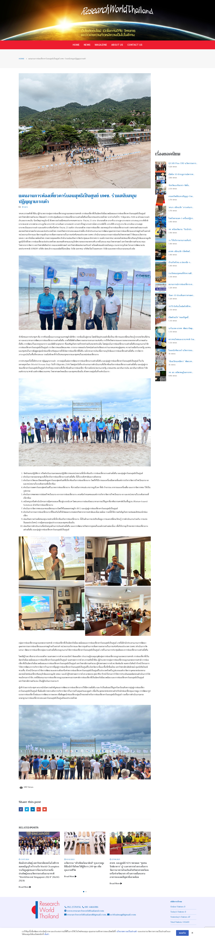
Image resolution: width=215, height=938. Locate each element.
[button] (83, 888)
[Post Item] (39, 843)
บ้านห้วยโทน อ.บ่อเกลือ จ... (179, 262)
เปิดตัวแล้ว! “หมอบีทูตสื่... (179, 317)
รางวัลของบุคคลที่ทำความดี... (180, 273)
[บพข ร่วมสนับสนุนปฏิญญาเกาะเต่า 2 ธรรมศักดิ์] (118, 561)
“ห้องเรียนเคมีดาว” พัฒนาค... (180, 361)
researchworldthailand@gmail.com (86, 911)
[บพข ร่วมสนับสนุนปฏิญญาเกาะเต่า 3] (51, 605)
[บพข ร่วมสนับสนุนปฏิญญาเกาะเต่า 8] (118, 611)
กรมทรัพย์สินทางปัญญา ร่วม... (181, 196)
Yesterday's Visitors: (179, 913)
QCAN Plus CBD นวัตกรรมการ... (182, 163)
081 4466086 (91, 903)
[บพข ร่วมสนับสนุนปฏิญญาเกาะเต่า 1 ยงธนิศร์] (51, 558)
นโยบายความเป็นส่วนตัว (126, 931)
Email (44, 809)
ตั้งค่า (46, 934)
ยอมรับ (182, 933)
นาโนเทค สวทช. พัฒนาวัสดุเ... (181, 328)
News (87, 44)
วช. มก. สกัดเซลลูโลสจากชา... (180, 372)
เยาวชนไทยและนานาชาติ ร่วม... (181, 339)
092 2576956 (74, 903)
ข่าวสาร (25, 207)
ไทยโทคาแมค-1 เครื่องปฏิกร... (181, 218)
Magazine (101, 44)
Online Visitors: (177, 903)
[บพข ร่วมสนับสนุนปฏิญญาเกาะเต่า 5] (85, 422)
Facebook (21, 809)
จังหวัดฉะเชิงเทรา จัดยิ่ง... (179, 185)
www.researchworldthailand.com (85, 907)
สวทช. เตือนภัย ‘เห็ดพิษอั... (179, 251)
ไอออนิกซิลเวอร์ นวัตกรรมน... (181, 350)
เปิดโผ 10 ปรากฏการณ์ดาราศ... (181, 174)
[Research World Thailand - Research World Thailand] (107, 20)
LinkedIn (33, 809)
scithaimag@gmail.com (123, 911)
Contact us (134, 44)
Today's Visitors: (177, 908)
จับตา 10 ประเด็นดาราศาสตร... (181, 295)
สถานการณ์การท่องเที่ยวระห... (181, 284)
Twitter (27, 809)
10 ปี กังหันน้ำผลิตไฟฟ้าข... (180, 306)
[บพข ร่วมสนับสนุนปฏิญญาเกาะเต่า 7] (85, 742)
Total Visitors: (176, 918)
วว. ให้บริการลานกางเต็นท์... (180, 240)
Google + (39, 809)
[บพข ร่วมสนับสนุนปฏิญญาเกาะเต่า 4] (85, 293)
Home (76, 44)
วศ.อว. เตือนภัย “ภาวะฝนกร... (181, 207)
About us (117, 44)
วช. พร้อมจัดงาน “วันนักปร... (180, 229)
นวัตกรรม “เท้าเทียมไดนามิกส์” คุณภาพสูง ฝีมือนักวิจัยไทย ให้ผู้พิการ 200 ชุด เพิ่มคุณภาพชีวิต (39, 866)
